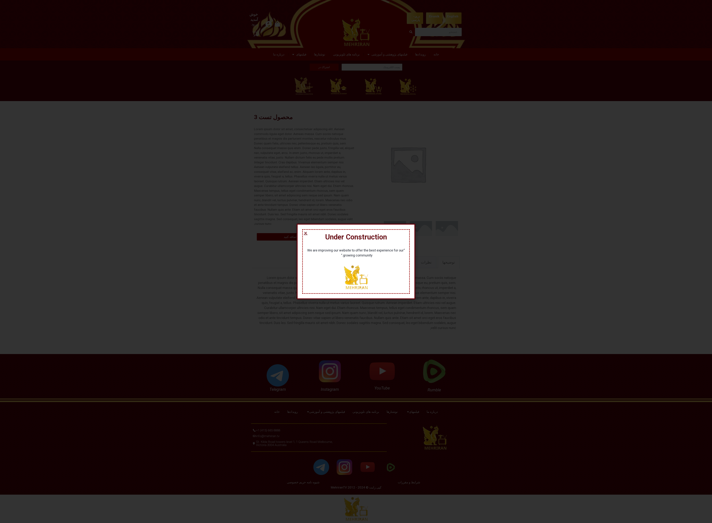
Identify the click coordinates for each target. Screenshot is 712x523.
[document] (356, 261)
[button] (305, 233)
